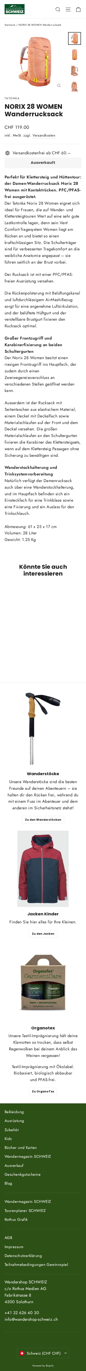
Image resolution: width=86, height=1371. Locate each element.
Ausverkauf (14, 1165)
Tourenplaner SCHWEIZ (25, 1210)
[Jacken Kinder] (43, 869)
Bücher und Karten (21, 1147)
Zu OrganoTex (43, 1091)
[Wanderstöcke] (43, 729)
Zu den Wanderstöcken (43, 820)
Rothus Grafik (16, 1219)
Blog (8, 1183)
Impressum (14, 1246)
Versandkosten (44, 135)
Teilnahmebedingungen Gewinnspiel (36, 1264)
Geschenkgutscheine (23, 1174)
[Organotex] (43, 983)
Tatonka (12, 98)
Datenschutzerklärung (23, 1255)
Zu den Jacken (43, 934)
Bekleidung (14, 1112)
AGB (8, 1237)
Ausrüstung (14, 1120)
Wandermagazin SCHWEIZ (28, 1156)
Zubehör (12, 1129)
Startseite (10, 25)
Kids (8, 1138)
